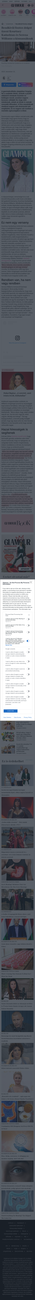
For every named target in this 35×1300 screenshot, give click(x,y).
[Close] (31, 583)
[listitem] (17, 615)
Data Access (17, 717)
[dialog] (17, 650)
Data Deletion (7, 717)
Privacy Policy (28, 717)
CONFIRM (10, 711)
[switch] (28, 619)
